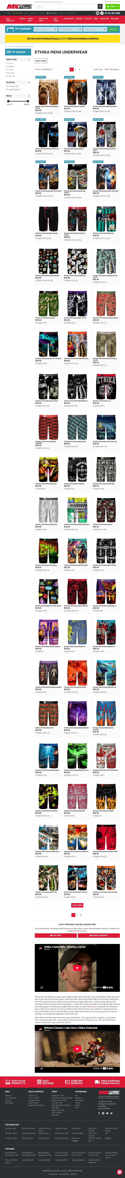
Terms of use (53, 1174)
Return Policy (33, 1103)
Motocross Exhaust (93, 1129)
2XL (12, 76)
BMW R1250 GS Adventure (95, 1161)
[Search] (100, 6)
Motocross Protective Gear (62, 1098)
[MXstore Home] (109, 1093)
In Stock (13, 86)
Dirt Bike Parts (57, 1103)
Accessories (68, 19)
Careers (8, 1100)
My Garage (9, 1103)
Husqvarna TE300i (29, 1155)
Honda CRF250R (95, 1153)
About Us (8, 1095)
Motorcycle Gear (58, 1110)
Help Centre (52, 13)
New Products (10, 20)
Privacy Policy (64, 1174)
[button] (120, 1172)
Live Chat (57, 935)
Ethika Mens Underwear (24, 46)
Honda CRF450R (111, 1153)
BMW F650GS (43, 1153)
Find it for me (78, 931)
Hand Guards (43, 1133)
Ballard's (115, 19)
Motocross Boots (28, 1128)
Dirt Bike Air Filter (61, 1133)
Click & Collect (33, 1098)
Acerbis (78, 1105)
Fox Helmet (76, 1128)
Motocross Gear (58, 1095)
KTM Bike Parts (77, 1133)
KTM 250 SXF (77, 1155)
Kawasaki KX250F (45, 1155)
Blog (26, 13)
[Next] (80, 69)
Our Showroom (11, 1098)
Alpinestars (79, 1100)
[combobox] (45, 29)
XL (11, 73)
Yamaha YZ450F (61, 1160)
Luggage (79, 19)
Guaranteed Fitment (36, 1105)
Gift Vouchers (17, 13)
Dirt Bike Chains (11, 1138)
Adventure (104, 19)
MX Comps (33, 13)
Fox (76, 1095)
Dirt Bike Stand (11, 1133)
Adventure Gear (61, 1128)
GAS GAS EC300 (61, 1153)
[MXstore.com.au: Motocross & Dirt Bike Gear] (19, 6)
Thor (77, 1107)
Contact (42, 13)
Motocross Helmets (59, 1100)
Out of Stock (15, 89)
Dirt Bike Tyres (27, 1138)
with (63, 38)
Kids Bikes (56, 1107)
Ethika (11, 46)
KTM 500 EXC (94, 1155)
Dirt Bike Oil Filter (62, 1138)
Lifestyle (88, 19)
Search (113, 29)
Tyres (96, 19)
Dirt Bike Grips (10, 1128)
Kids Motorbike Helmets (61, 1105)
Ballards (78, 1098)
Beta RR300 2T (10, 1153)
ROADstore (71, 13)
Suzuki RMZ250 (28, 1160)
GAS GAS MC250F (78, 1153)
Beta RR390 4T (27, 1153)
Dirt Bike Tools (44, 1138)
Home (8, 13)
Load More (77, 905)
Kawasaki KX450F (61, 1155)
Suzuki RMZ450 (44, 1160)
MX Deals (62, 13)
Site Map (74, 1174)
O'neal (77, 1103)
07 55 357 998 (112, 13)
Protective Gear (43, 20)
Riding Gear (30, 20)
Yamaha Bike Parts (29, 1133)
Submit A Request (100, 935)
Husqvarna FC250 (12, 1155)
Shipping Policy (34, 1100)
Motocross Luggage (76, 1139)
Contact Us (32, 1095)
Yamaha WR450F (78, 1160)
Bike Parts (56, 20)
